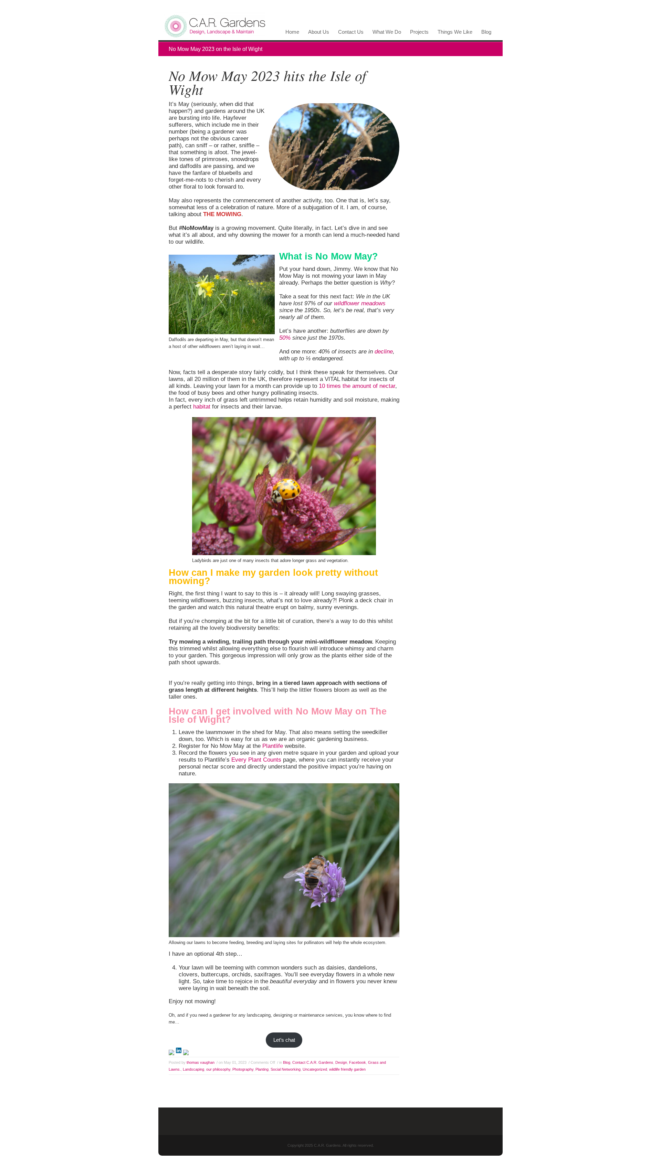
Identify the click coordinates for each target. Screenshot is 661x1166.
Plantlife (273, 746)
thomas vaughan (200, 1062)
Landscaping (193, 1069)
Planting (262, 1069)
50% (285, 338)
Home (292, 32)
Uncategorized (315, 1069)
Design (341, 1062)
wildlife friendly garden (347, 1069)
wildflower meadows (360, 303)
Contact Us (349, 34)
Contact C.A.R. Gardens (312, 1062)
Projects (418, 34)
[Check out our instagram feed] (186, 1052)
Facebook (357, 1062)
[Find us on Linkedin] (178, 1050)
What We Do (385, 34)
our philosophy (218, 1069)
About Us (317, 34)
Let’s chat (284, 1040)
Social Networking (286, 1069)
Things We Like (453, 34)
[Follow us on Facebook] (171, 1052)
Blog (486, 32)
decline (384, 351)
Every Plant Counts (256, 759)
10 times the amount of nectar (357, 386)
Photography (242, 1069)
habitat (202, 406)
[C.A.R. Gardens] (213, 38)
